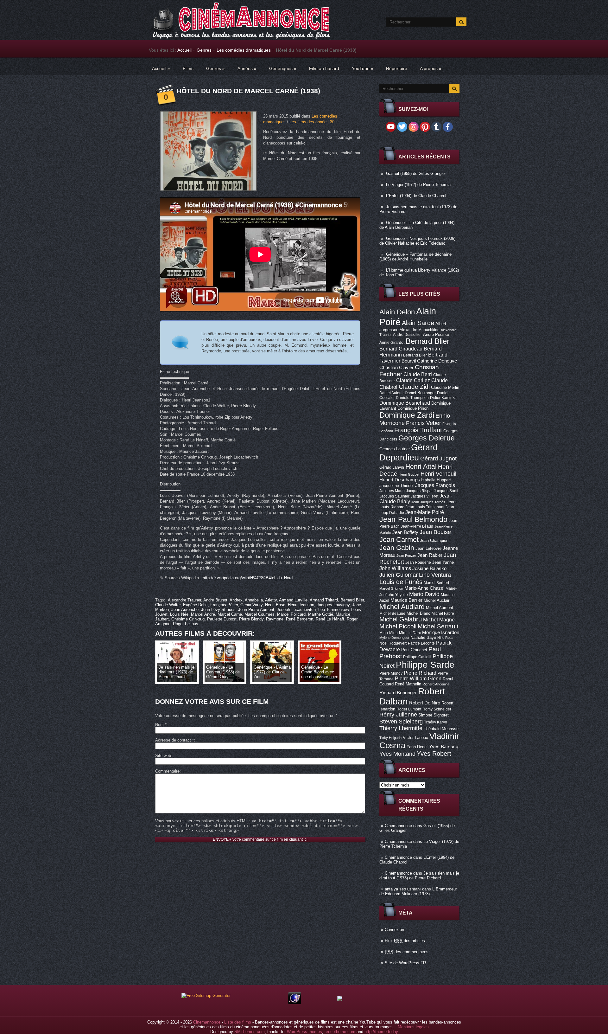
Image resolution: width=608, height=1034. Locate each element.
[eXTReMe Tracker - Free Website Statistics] (294, 1002)
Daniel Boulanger (420, 392)
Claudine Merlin (445, 387)
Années (247, 68)
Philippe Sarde (425, 665)
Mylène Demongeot (394, 637)
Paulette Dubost (222, 619)
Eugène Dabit (195, 604)
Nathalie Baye (423, 637)
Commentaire (167, 771)
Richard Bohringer (398, 692)
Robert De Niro (424, 702)
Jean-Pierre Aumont (256, 609)
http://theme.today (381, 1031)
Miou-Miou (388, 633)
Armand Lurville (293, 600)
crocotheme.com (340, 1031)
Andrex (236, 600)
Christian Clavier (396, 367)
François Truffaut (418, 430)
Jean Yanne (443, 562)
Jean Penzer (406, 555)
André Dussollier (407, 334)
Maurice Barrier (406, 600)
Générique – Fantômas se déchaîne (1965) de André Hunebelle (415, 256)
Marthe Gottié (320, 614)
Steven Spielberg (401, 721)
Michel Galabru (400, 619)
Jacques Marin (392, 491)
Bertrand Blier (415, 355)
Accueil (184, 50)
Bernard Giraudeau (400, 348)
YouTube (362, 68)
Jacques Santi (446, 491)
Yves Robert (434, 753)
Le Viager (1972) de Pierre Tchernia (418, 184)
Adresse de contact (174, 740)
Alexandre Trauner (184, 600)
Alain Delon (397, 312)
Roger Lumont (408, 709)
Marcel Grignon (391, 588)
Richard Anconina (435, 684)
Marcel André (203, 614)
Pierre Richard (420, 673)
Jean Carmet (399, 539)
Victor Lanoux (415, 737)
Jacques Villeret (424, 496)
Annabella (254, 600)
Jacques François (435, 485)
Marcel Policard (291, 614)
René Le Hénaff (330, 619)
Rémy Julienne (398, 714)
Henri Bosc (275, 604)
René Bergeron (299, 619)
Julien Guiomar (398, 575)
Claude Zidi (414, 386)
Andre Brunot (215, 600)
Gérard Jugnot (438, 458)
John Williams (395, 568)
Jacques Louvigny (333, 604)
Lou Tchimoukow (333, 609)
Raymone (274, 619)
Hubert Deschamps (399, 479)
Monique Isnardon (440, 632)
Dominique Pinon (412, 408)
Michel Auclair (436, 600)
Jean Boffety (405, 532)
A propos (430, 68)
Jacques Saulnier (394, 496)
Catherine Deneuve (437, 360)
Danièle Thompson (412, 397)
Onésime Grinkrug (188, 619)
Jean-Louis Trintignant (425, 507)
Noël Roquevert (393, 643)
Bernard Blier (427, 341)
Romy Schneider (436, 709)
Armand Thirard (324, 600)
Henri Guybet (409, 474)
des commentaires (406, 951)
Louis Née (179, 614)
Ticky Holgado (390, 738)
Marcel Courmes (259, 614)
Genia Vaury (251, 604)
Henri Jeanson (301, 604)
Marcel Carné (230, 614)
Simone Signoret (433, 715)
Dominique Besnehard (404, 403)
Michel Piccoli (397, 626)
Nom (161, 724)
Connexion (394, 929)
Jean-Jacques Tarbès (428, 502)
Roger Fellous (185, 623)
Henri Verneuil (438, 474)
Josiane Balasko (429, 568)
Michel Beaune (392, 613)
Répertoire (396, 68)
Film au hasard (324, 68)
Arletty (271, 600)
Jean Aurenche (185, 609)
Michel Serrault (438, 626)
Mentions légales (413, 1026)
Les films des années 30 (311, 121)
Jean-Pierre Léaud (417, 526)
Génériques (282, 68)
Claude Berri (417, 374)
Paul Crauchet (414, 649)
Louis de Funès (400, 581)
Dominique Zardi (406, 415)
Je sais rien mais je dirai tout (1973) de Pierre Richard (419, 875)
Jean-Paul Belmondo (413, 519)
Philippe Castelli (417, 657)
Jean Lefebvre (428, 548)
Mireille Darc (410, 633)
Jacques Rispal (419, 491)
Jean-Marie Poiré (424, 512)
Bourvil (409, 360)
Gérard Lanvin (391, 467)
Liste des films (237, 1022)
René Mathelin (408, 684)
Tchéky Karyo (435, 722)
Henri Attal (421, 466)
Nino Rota (445, 637)
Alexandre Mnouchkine (420, 330)
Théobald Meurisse (441, 728)
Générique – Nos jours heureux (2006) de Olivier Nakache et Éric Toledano (417, 241)
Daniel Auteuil (391, 393)
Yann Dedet (417, 746)
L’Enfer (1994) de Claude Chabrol (416, 195)
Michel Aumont (439, 607)
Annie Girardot (391, 342)
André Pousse (436, 334)
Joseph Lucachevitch (296, 609)
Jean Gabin (396, 547)
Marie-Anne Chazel (424, 588)
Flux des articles (405, 940)
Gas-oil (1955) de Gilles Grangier (416, 173)
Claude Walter (167, 604)
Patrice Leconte (421, 643)
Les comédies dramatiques (244, 50)
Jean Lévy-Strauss (218, 609)
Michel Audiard (402, 607)
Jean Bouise (435, 532)
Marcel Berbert (436, 583)
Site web (163, 755)
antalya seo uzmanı (403, 889)
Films (188, 68)
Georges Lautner (394, 448)
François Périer (224, 604)
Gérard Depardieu (408, 452)
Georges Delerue (426, 438)
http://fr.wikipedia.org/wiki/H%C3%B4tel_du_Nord (248, 577)
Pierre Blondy (251, 619)
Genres (204, 50)
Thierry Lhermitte (400, 728)
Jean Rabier (429, 555)
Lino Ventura (435, 574)
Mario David (424, 594)
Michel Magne (439, 619)
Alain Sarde (418, 322)
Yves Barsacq (443, 746)
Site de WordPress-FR (405, 962)
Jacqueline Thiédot (396, 485)
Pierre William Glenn (418, 678)
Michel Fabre (443, 613)
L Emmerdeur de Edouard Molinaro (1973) (418, 891)
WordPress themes (304, 1031)
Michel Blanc (418, 613)
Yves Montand (397, 753)
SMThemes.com (249, 1031)
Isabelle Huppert (436, 480)
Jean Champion (434, 540)
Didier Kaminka (443, 397)
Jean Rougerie (418, 562)
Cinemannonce (398, 825)
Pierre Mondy (390, 673)
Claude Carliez (413, 380)
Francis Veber (423, 423)
